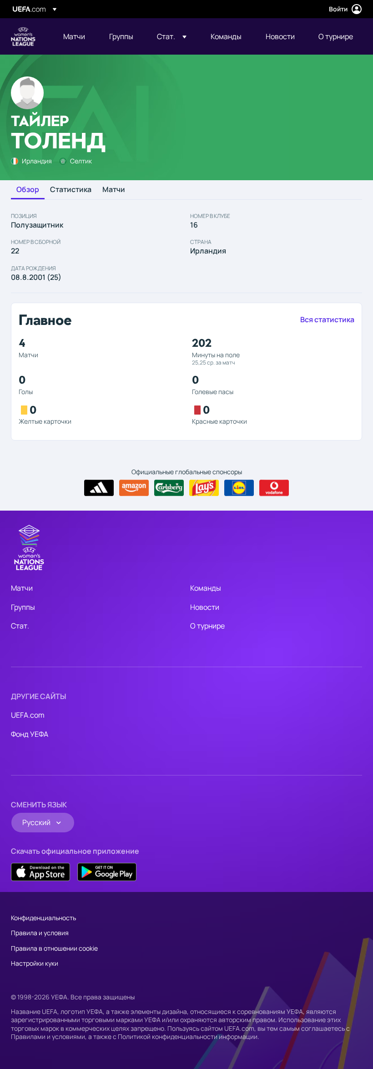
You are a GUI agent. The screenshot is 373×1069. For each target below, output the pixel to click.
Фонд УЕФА (29, 734)
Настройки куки (34, 963)
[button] (171, 36)
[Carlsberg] (169, 488)
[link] (74, 36)
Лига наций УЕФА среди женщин (23, 36)
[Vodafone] (274, 488)
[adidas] (99, 488)
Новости (204, 607)
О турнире (207, 626)
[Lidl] (239, 488)
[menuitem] (74, 36)
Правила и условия (40, 932)
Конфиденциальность (43, 917)
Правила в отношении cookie (54, 948)
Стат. (20, 626)
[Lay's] (204, 488)
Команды (205, 588)
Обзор (27, 190)
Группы (23, 607)
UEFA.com (28, 715)
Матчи (113, 190)
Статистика (70, 190)
